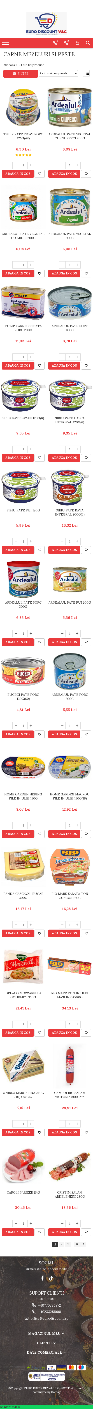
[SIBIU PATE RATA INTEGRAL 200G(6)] (69, 487)
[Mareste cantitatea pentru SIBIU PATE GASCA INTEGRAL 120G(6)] (77, 449)
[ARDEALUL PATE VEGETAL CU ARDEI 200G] (23, 207)
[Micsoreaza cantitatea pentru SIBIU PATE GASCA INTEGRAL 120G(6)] (62, 449)
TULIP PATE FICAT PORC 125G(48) (23, 136)
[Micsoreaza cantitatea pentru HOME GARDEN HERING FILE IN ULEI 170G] (15, 825)
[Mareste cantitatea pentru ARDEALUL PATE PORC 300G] (30, 633)
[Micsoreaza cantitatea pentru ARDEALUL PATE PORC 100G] (62, 357)
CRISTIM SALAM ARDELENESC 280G (70, 1194)
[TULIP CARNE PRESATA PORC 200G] (23, 303)
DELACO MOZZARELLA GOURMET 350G (23, 995)
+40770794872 (49, 1305)
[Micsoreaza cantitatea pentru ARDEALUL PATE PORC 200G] (62, 725)
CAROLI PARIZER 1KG (23, 1192)
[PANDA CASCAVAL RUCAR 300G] (23, 867)
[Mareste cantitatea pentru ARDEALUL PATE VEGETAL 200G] (77, 265)
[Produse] (6, 44)
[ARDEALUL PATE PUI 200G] (69, 579)
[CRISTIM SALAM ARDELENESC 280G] (69, 1165)
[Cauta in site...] (88, 42)
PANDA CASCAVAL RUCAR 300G (23, 896)
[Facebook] (42, 1278)
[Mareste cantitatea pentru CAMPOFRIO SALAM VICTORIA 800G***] (77, 1124)
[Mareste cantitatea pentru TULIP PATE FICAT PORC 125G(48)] (30, 165)
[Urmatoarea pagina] (83, 1244)
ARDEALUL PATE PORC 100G (70, 328)
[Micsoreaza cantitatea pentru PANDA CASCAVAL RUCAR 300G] (15, 924)
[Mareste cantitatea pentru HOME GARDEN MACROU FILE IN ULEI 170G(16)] (77, 825)
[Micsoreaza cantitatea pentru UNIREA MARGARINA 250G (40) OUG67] (15, 1124)
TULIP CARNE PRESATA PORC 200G (23, 328)
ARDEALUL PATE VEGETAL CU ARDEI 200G (23, 236)
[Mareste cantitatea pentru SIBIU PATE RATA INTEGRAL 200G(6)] (77, 541)
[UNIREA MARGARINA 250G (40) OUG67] (23, 1066)
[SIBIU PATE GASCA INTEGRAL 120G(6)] (69, 395)
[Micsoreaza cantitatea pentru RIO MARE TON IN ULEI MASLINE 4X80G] (62, 1024)
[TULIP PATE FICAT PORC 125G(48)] (23, 107)
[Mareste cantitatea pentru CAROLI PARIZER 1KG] (30, 1223)
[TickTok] (51, 1278)
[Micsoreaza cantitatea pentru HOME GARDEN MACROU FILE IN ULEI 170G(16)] (62, 825)
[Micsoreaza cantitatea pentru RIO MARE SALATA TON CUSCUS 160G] (62, 924)
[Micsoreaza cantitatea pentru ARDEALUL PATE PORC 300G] (15, 633)
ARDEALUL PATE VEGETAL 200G (70, 236)
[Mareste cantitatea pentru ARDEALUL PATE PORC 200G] (77, 725)
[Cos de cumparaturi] (77, 42)
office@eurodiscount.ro (49, 1318)
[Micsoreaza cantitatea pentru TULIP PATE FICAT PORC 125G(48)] (15, 165)
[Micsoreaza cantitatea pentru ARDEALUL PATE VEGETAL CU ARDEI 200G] (15, 265)
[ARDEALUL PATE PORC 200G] (69, 671)
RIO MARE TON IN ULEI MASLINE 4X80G (69, 995)
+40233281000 (49, 1312)
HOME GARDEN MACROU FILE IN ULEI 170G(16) (70, 796)
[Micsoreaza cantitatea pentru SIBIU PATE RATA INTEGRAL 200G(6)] (62, 541)
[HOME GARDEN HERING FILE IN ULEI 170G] (23, 767)
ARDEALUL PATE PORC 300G (23, 604)
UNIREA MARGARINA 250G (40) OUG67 (23, 1095)
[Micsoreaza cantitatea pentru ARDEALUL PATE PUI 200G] (62, 633)
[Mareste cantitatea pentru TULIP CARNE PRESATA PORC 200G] (30, 357)
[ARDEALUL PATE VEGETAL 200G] (69, 207)
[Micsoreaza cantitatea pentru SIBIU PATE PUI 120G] (15, 541)
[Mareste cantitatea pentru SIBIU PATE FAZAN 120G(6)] (30, 449)
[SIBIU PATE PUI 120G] (23, 487)
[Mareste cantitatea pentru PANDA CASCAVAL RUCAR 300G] (30, 924)
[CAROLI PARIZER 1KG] (23, 1165)
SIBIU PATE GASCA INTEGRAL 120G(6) (70, 420)
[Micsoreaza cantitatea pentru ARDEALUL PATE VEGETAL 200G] (62, 265)
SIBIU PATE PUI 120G (23, 510)
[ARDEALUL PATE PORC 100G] (69, 303)
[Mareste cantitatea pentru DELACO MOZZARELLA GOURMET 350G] (30, 1024)
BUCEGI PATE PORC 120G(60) (23, 697)
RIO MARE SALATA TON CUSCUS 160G (69, 896)
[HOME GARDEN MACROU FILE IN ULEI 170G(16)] (69, 767)
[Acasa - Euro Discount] (46, 23)
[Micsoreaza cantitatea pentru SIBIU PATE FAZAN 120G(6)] (15, 449)
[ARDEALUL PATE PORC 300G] (23, 579)
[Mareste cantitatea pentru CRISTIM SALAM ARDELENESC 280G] (77, 1223)
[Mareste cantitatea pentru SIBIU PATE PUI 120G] (30, 541)
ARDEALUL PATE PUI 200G (70, 602)
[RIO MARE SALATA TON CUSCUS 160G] (69, 867)
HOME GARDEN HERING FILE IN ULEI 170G (23, 796)
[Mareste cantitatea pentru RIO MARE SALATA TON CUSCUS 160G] (77, 924)
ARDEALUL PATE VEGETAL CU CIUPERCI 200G (70, 136)
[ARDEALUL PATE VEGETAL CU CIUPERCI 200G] (69, 107)
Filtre (22, 74)
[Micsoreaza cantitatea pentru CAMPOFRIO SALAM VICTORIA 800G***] (62, 1124)
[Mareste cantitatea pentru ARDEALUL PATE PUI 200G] (77, 633)
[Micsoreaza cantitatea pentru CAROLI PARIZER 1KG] (15, 1223)
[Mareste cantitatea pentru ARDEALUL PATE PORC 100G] (77, 357)
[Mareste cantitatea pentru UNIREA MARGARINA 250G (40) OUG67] (30, 1124)
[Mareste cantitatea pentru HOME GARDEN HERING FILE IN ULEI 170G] (30, 825)
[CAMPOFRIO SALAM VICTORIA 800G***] (69, 1066)
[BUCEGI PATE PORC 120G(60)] (23, 671)
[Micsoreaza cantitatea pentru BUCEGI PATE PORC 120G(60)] (15, 725)
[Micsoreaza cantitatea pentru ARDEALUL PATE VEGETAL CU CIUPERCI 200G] (62, 165)
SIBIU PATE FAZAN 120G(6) (23, 418)
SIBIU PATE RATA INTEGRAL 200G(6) (70, 512)
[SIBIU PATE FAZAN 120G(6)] (23, 395)
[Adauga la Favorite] (40, 174)
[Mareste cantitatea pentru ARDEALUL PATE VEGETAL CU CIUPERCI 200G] (77, 165)
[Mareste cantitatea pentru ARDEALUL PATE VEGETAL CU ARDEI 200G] (30, 265)
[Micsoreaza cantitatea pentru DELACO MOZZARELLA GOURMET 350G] (15, 1024)
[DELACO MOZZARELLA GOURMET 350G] (23, 966)
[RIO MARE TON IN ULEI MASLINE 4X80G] (69, 966)
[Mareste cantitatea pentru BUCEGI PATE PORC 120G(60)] (30, 725)
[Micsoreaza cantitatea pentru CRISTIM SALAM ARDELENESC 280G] (62, 1223)
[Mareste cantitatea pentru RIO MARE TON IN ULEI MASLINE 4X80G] (77, 1024)
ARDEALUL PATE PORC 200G (70, 697)
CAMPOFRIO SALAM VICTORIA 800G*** (69, 1095)
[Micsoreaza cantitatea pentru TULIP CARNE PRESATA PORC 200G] (15, 357)
